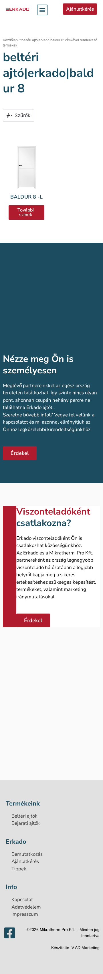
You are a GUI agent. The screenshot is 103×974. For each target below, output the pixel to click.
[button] (42, 10)
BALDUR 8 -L (26, 196)
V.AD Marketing (86, 947)
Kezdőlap (10, 40)
